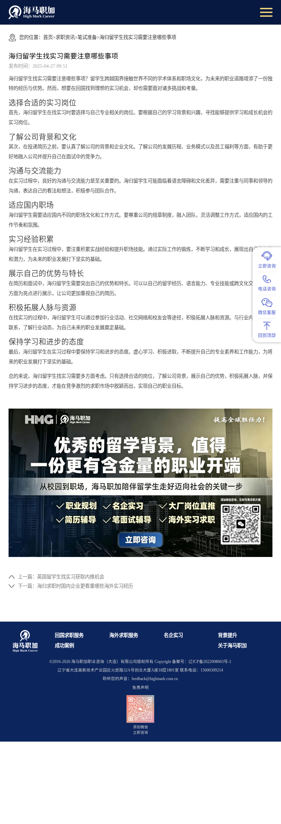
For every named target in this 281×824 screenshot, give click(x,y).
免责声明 (140, 688)
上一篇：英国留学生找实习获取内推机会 (61, 577)
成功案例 (64, 645)
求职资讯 (65, 37)
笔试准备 (87, 37)
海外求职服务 (123, 635)
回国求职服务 (69, 635)
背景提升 (227, 635)
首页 (48, 37)
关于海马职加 (232, 645)
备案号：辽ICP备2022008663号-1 (201, 662)
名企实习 (173, 635)
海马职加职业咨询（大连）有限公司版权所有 (112, 662)
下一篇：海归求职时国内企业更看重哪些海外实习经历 (75, 586)
